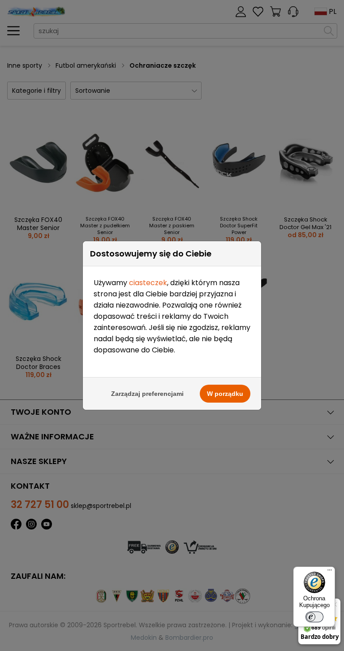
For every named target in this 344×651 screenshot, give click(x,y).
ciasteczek (148, 283)
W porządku (225, 393)
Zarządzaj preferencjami (147, 393)
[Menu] (329, 572)
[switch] (314, 617)
